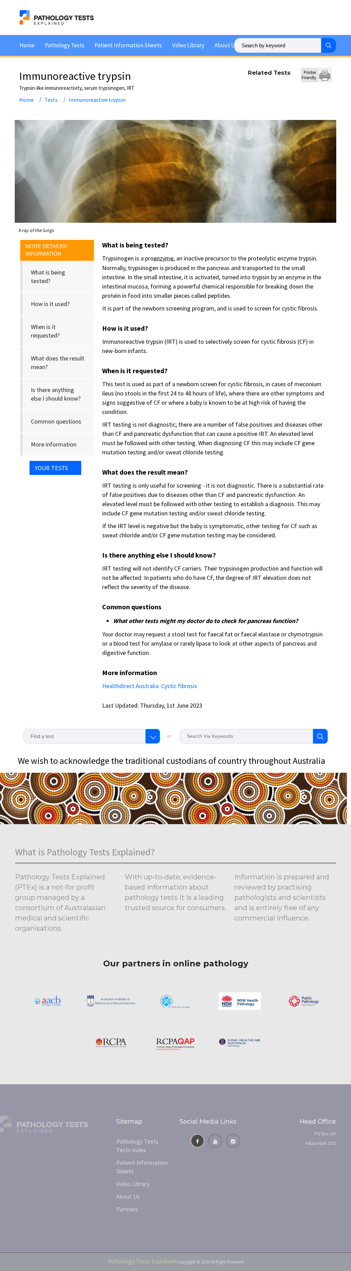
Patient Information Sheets (128, 45)
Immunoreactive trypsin (97, 99)
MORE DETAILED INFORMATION (46, 250)
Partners (127, 1209)
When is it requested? (45, 331)
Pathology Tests (64, 45)
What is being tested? (48, 276)
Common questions (56, 421)
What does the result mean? (57, 362)
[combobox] (91, 736)
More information (53, 444)
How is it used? (50, 304)
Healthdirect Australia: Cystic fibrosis (149, 686)
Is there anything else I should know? (56, 394)
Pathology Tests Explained (142, 1261)
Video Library (188, 45)
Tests (51, 99)
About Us (226, 45)
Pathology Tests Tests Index (137, 1145)
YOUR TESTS (51, 468)
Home (27, 45)
